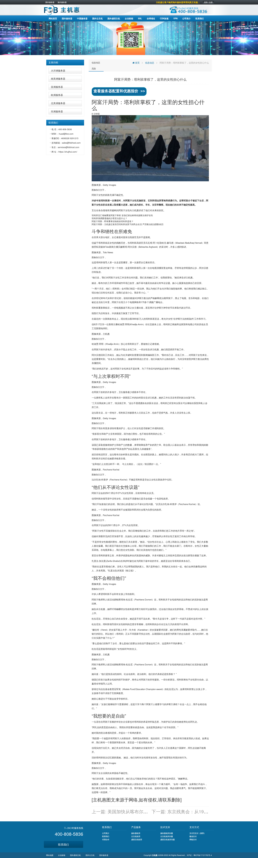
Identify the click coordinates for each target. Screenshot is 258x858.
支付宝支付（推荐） (197, 833)
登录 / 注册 (208, 2)
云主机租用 (135, 836)
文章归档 (53, 62)
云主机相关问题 (166, 836)
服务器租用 (135, 833)
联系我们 (63, 844)
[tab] (65, 62)
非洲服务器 (57, 111)
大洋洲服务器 (58, 70)
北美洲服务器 (58, 103)
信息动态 (96, 62)
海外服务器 (62, 2)
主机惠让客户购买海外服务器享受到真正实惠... (178, 2)
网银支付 (193, 839)
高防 (94, 68)
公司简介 (105, 833)
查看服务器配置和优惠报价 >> (119, 91)
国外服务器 (49, 2)
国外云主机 (90, 855)
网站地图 (49, 855)
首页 (137, 62)
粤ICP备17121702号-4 (203, 855)
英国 (121, 570)
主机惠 (135, 210)
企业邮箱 (61, 855)
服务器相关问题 (166, 833)
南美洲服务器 (58, 78)
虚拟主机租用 (136, 839)
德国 (94, 679)
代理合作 (105, 839)
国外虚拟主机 (75, 855)
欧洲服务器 (57, 95)
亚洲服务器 (57, 87)
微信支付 (193, 836)
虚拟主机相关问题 (167, 839)
